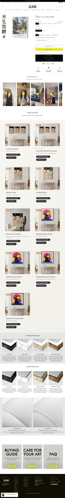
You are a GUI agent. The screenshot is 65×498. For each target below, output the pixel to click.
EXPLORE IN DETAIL (10, 157)
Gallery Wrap (57, 42)
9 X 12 (37, 23)
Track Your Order (26, 2)
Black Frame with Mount (40, 37)
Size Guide (58, 9)
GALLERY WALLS (18, 9)
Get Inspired (16, 483)
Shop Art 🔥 (11, 9)
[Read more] (12, 457)
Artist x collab (16, 480)
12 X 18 (41, 23)
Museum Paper (38, 30)
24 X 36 (37, 26)
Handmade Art (27, 9)
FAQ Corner (25, 484)
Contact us (30, 2)
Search (15, 484)
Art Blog (15, 487)
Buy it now (49, 49)
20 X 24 (54, 23)
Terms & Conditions (26, 483)
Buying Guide (8, 2)
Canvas (44, 30)
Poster (37, 35)
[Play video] (9, 94)
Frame (36, 33)
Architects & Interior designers (18, 2)
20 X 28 (58, 23)
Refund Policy (26, 480)
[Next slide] (62, 92)
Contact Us (15, 486)
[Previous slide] (3, 92)
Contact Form (37, 484)
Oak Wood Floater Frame (49, 42)
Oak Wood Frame (54, 35)
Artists (12, 2)
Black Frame (42, 35)
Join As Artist (4, 2)
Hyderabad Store (50, 9)
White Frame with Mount (50, 37)
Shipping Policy (26, 479)
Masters (43, 9)
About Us (15, 479)
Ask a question (49, 60)
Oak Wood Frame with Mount (41, 40)
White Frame (48, 35)
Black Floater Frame (51, 40)
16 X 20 (45, 23)
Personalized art (36, 9)
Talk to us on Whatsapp (38, 480)
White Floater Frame (39, 42)
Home (6, 9)
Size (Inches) (49, 21)
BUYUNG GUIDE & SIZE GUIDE (12, 154)
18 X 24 (49, 23)
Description (49, 55)
